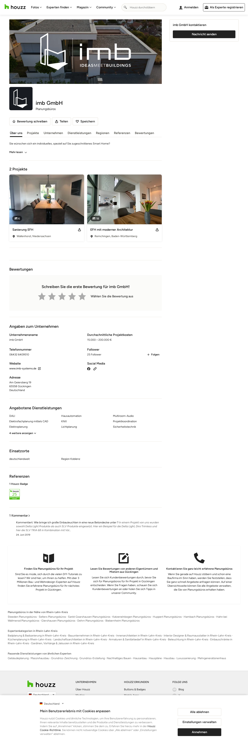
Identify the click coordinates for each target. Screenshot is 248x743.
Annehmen (199, 732)
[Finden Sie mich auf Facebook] (88, 368)
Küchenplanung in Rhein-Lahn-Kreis (30, 639)
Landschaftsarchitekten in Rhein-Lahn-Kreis (80, 639)
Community (104, 7)
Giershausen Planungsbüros (58, 620)
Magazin (83, 7)
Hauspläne (155, 658)
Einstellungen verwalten (199, 722)
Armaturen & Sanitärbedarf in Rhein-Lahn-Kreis (137, 639)
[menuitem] (36, 7)
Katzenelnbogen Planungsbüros (131, 616)
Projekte (33, 133)
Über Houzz (83, 689)
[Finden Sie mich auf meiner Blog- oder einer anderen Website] (94, 368)
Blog (181, 689)
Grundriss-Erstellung (92, 658)
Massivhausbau (40, 658)
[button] (85, 491)
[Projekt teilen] (79, 230)
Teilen (64, 121)
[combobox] (143, 7)
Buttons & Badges (135, 689)
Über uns (16, 133)
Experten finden (57, 7)
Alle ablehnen (199, 712)
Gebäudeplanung (18, 658)
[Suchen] (125, 7)
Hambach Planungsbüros (199, 616)
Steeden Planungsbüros (22, 616)
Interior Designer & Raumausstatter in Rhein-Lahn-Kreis (197, 635)
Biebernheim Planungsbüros (122, 620)
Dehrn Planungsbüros (90, 620)
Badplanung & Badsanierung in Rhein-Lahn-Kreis (37, 635)
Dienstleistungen (79, 133)
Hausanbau (140, 658)
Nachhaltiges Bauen (119, 658)
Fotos (35, 7)
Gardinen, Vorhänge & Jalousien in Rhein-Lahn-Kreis (62, 643)
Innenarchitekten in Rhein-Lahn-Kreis (139, 635)
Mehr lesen (16, 152)
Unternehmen (53, 133)
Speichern (87, 121)
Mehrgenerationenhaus (212, 658)
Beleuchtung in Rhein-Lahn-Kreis (188, 639)
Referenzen (122, 133)
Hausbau (169, 658)
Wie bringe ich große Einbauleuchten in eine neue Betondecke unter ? (76, 522)
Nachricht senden (204, 34)
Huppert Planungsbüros (167, 616)
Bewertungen (144, 133)
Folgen (155, 354)
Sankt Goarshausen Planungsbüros (89, 616)
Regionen (102, 133)
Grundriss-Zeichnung (64, 658)
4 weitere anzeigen (21, 433)
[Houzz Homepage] (15, 6)
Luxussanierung (186, 658)
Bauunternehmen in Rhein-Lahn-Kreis (91, 635)
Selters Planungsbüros (52, 616)
